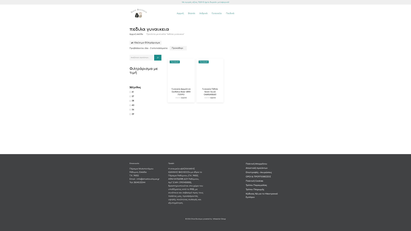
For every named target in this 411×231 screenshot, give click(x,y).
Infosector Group (219, 219)
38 (133, 101)
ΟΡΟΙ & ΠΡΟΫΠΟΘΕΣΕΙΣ (258, 177)
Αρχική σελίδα (136, 34)
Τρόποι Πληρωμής (255, 189)
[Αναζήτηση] (157, 58)
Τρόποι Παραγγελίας (256, 185)
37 (133, 96)
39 (133, 114)
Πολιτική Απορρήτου (256, 164)
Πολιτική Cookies (254, 181)
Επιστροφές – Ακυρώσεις (259, 172)
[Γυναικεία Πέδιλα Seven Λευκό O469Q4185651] (210, 72)
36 (133, 110)
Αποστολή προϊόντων (256, 168)
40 (133, 105)
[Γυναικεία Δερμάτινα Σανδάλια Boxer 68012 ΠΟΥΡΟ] (181, 72)
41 (133, 92)
